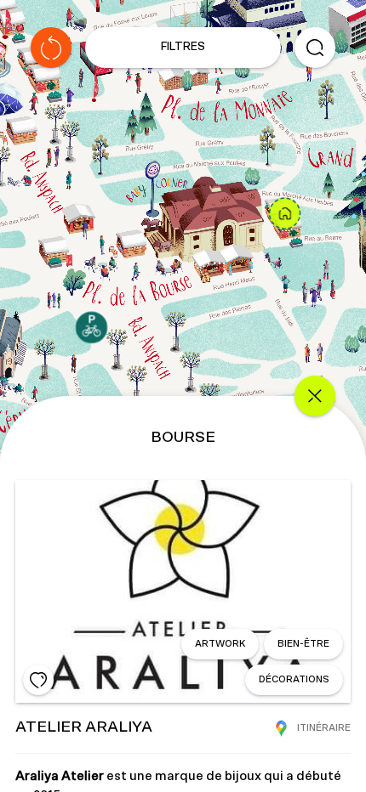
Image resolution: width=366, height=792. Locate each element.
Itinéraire (324, 728)
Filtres (183, 47)
